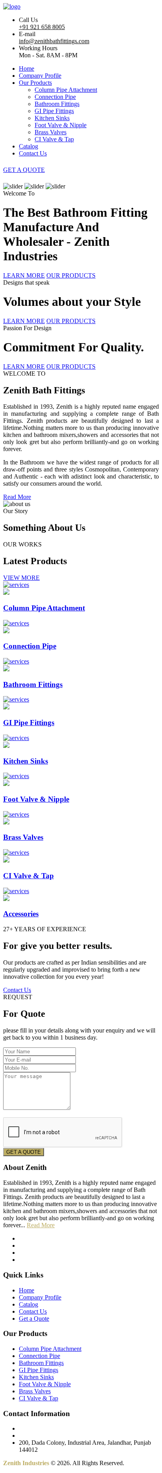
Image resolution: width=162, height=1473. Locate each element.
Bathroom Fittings (57, 104)
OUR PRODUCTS (71, 275)
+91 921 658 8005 (42, 27)
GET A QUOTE (24, 169)
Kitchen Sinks (52, 118)
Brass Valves (50, 132)
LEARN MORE (24, 275)
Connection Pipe (55, 96)
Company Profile (40, 75)
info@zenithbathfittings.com (54, 41)
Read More (17, 496)
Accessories (21, 914)
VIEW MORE (21, 577)
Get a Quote (34, 1318)
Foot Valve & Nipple (61, 125)
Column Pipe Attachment (66, 89)
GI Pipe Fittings (54, 111)
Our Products (35, 82)
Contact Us (33, 153)
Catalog (28, 146)
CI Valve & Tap (54, 139)
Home (26, 68)
